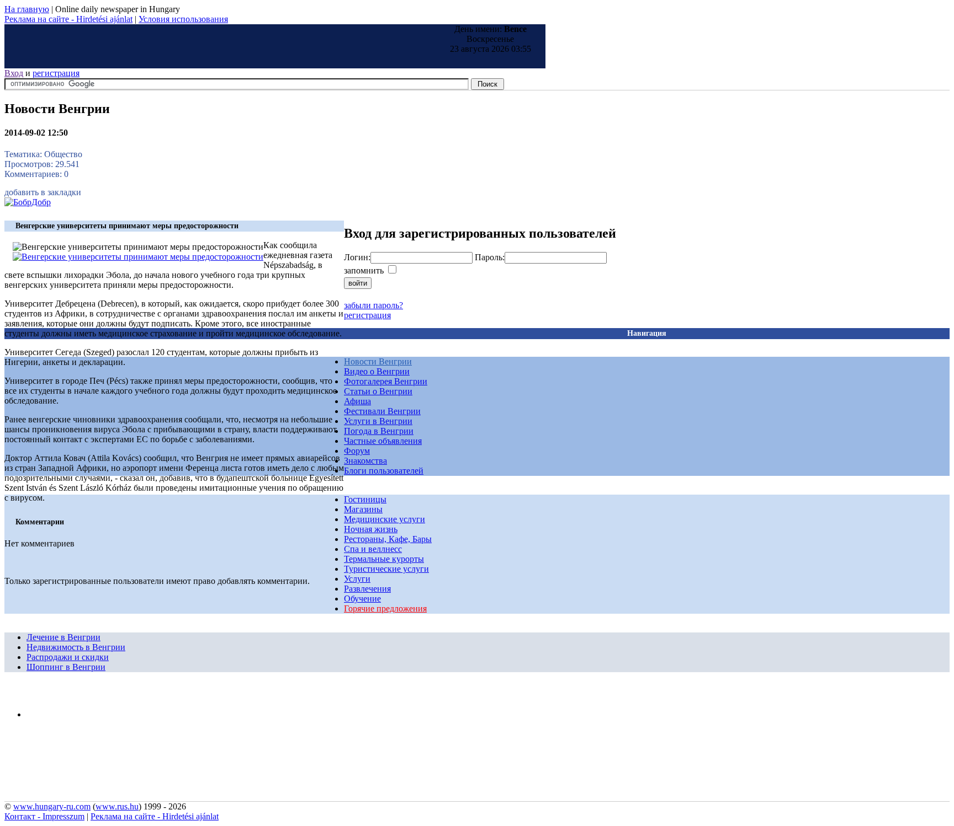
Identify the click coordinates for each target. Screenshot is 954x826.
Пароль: (490, 257)
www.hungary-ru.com (52, 806)
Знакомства (365, 460)
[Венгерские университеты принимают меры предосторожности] (138, 256)
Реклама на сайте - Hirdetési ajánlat (68, 19)
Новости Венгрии (378, 361)
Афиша (357, 401)
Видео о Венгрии (377, 371)
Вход (13, 73)
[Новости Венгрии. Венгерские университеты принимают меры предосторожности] (27, 202)
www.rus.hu (117, 806)
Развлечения (367, 588)
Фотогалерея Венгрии (385, 381)
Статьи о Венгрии (378, 391)
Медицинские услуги (384, 519)
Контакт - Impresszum (44, 816)
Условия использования (183, 19)
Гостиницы (365, 499)
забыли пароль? (373, 305)
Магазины (363, 509)
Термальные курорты (384, 559)
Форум (357, 450)
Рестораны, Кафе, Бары (388, 539)
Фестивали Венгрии (382, 411)
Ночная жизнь (371, 529)
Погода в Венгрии (379, 431)
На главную (26, 9)
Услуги (357, 578)
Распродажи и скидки (67, 657)
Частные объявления (383, 441)
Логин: (357, 257)
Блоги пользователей (383, 470)
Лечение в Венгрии (63, 637)
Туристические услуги (386, 568)
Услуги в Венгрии (378, 421)
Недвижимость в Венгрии (75, 647)
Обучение (362, 598)
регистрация (56, 73)
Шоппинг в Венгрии (65, 667)
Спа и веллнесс (373, 549)
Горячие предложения (385, 608)
